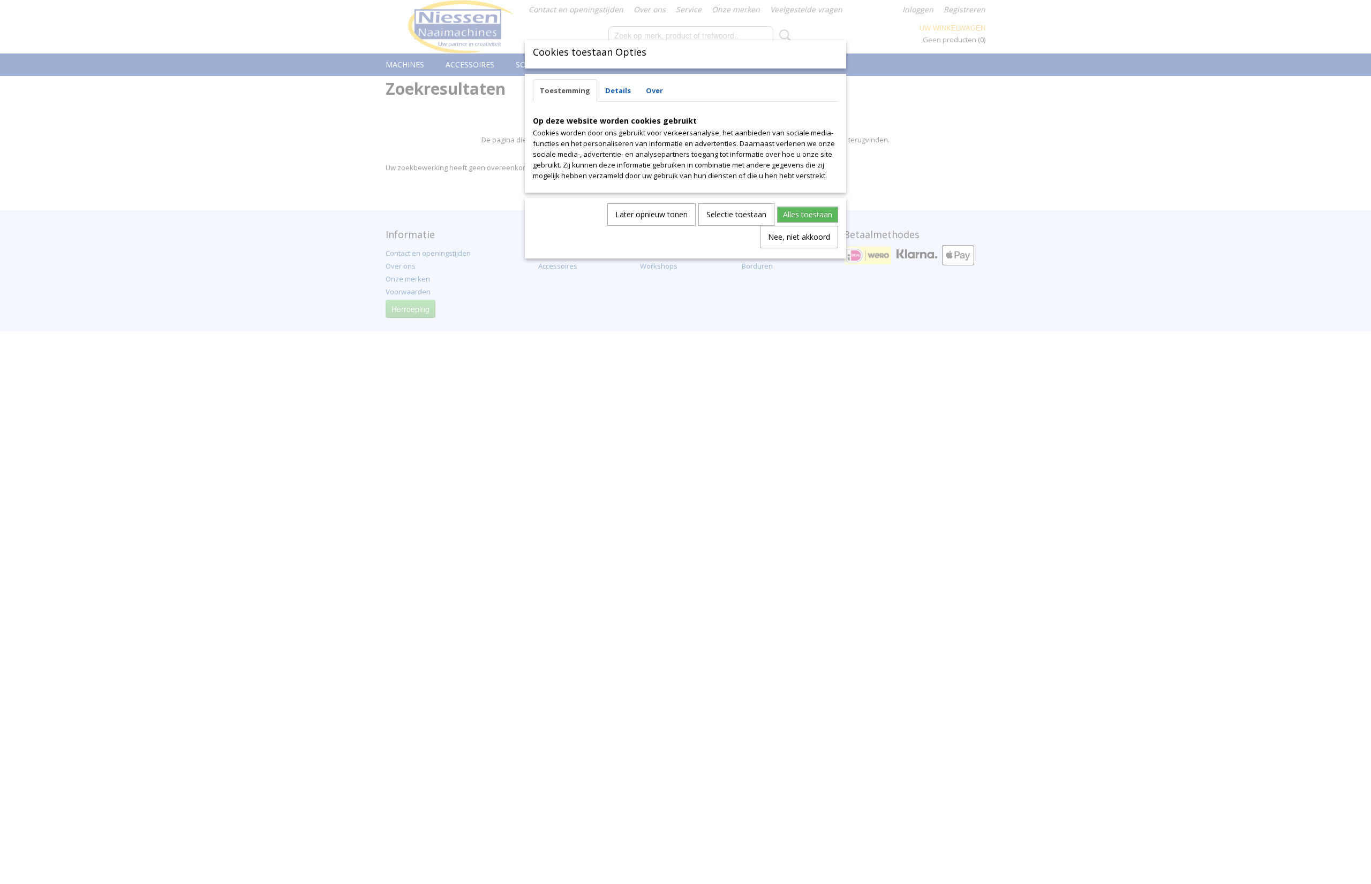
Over (654, 90)
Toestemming (565, 90)
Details (618, 90)
